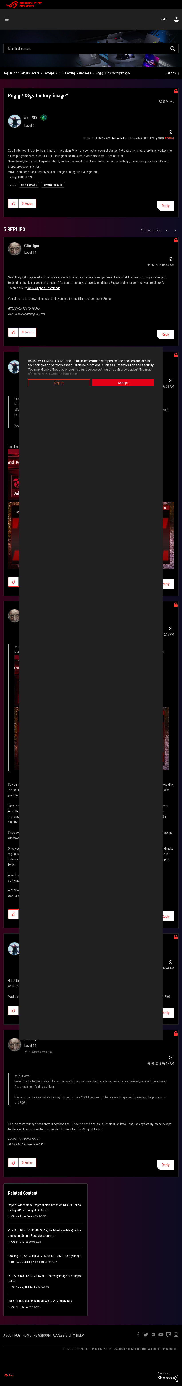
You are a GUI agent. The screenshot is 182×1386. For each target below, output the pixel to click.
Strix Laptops (29, 185)
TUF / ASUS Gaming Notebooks (27, 1261)
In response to (40, 1051)
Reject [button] (59, 382)
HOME (26, 1335)
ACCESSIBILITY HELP (68, 1335)
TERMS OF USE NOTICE (76, 1349)
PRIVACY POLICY (102, 1349)
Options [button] (170, 73)
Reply (166, 206)
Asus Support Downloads (43, 288)
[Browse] (9, 19)
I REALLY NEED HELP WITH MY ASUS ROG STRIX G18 (40, 1301)
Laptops (49, 73)
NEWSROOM (42, 1335)
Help (163, 19)
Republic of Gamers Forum (21, 73)
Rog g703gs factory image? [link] (113, 73)
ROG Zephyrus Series (22, 1216)
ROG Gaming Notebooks (75, 73)
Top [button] (11, 1375)
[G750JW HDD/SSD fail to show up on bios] (167, 230)
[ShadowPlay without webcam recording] (175, 230)
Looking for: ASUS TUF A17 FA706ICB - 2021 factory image (44, 1256)
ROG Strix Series (19, 1241)
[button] (13, 203)
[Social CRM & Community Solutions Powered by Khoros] (168, 1376)
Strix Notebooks (52, 185)
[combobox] (91, 48)
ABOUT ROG (11, 1335)
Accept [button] (123, 382)
